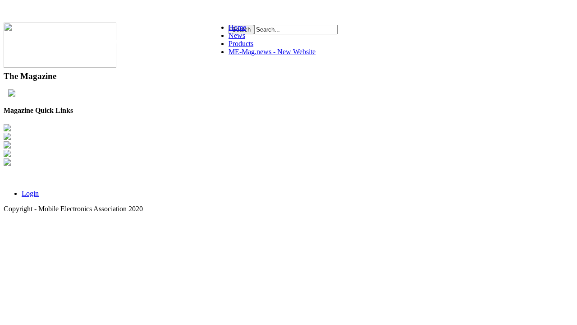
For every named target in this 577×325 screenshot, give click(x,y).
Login (30, 193)
